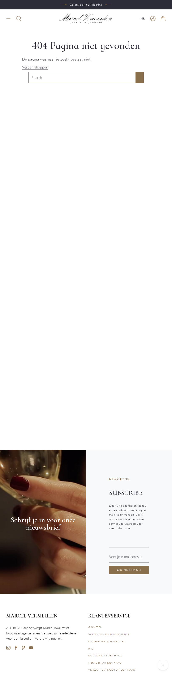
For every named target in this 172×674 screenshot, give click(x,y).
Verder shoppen (35, 67)
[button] (18, 18)
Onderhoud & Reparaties (106, 641)
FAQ (91, 648)
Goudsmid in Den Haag (105, 655)
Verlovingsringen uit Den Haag (111, 669)
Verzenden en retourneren (108, 634)
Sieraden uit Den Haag (104, 662)
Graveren (95, 627)
